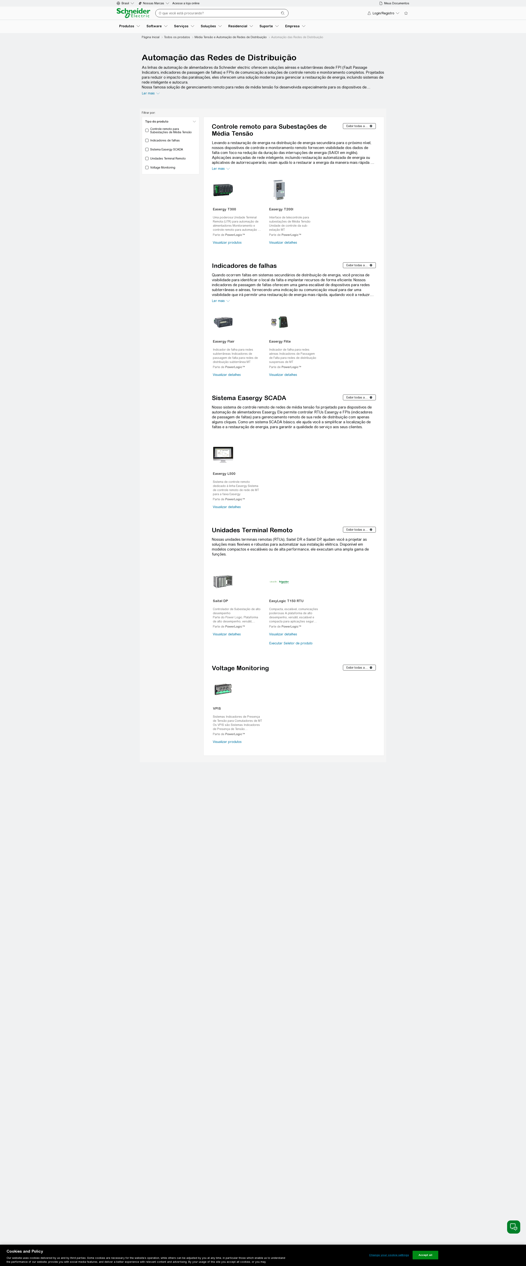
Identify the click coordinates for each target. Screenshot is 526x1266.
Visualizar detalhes (283, 242)
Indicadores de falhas (244, 265)
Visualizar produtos (227, 242)
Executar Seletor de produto (291, 643)
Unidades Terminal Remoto (252, 530)
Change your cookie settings (389, 1255)
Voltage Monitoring (240, 668)
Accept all (425, 1255)
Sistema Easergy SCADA (249, 397)
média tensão (261, 87)
